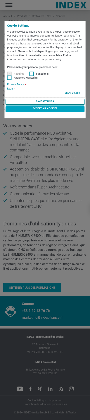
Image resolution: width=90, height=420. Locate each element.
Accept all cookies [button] (45, 108)
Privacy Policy (15, 84)
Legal (10, 88)
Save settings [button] (45, 101)
